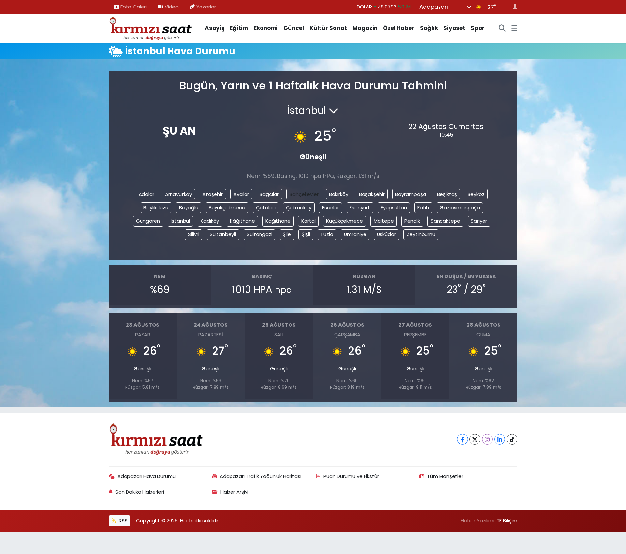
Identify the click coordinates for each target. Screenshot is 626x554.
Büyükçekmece (227, 207)
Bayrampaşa (410, 194)
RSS (122, 520)
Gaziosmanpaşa (460, 207)
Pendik (412, 220)
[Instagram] (487, 439)
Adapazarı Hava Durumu (146, 476)
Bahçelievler (304, 194)
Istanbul (180, 220)
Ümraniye (355, 234)
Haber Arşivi (234, 491)
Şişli (306, 234)
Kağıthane (278, 220)
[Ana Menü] (514, 28)
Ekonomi (266, 28)
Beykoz (476, 194)
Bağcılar (269, 194)
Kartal (308, 220)
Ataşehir (212, 194)
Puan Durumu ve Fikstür (351, 476)
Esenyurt (360, 207)
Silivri (193, 234)
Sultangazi (259, 234)
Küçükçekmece (344, 220)
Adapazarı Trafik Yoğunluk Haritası (260, 476)
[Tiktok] (512, 439)
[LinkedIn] (499, 439)
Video (172, 6)
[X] (475, 439)
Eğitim (239, 28)
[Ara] (502, 28)
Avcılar (241, 194)
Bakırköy (338, 194)
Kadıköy (210, 220)
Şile (287, 234)
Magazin (365, 28)
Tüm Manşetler (445, 476)
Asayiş (214, 28)
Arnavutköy (178, 194)
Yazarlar (206, 6)
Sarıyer (479, 220)
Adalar (146, 194)
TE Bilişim (507, 520)
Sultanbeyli (223, 234)
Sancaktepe (445, 220)
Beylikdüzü (155, 207)
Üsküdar (386, 234)
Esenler (330, 207)
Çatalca (266, 207)
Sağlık (429, 28)
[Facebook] (462, 439)
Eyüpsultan (394, 207)
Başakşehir (372, 194)
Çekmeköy (298, 207)
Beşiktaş (447, 194)
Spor (477, 28)
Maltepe (384, 220)
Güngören (148, 220)
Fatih (423, 207)
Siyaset (454, 28)
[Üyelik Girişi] (512, 7)
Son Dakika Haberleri (139, 491)
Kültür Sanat (328, 28)
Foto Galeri (133, 6)
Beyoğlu (188, 207)
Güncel (293, 28)
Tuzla (326, 234)
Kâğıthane (242, 220)
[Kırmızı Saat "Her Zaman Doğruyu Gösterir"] (151, 27)
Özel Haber (398, 28)
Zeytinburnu (421, 234)
